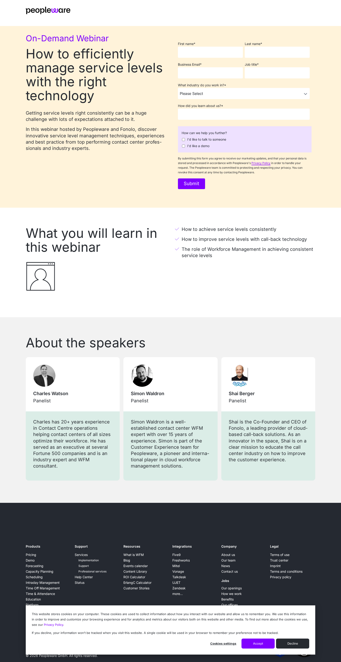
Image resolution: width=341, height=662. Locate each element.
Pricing (31, 555)
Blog (126, 560)
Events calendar (135, 566)
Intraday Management (43, 582)
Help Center (84, 577)
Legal (274, 546)
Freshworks (181, 560)
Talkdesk (179, 577)
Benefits (227, 599)
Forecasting (34, 566)
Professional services (92, 571)
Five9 (176, 555)
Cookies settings (223, 643)
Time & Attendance (40, 594)
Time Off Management (43, 588)
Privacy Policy (53, 624)
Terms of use (280, 555)
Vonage (178, 571)
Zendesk (179, 588)
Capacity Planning (39, 571)
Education (33, 599)
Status (79, 582)
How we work (231, 594)
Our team (228, 560)
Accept (258, 643)
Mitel (176, 566)
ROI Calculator (134, 577)
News (225, 566)
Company (229, 546)
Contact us (229, 571)
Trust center (279, 560)
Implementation (88, 560)
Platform (32, 605)
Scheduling (34, 577)
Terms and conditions (286, 571)
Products (33, 546)
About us (228, 555)
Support (81, 546)
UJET (176, 582)
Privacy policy (280, 577)
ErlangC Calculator (137, 582)
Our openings (231, 588)
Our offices (229, 605)
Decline (292, 643)
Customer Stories (136, 588)
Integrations (182, 546)
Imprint (275, 566)
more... (177, 594)
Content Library (135, 571)
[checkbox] (244, 142)
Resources (131, 546)
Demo (30, 560)
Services (81, 555)
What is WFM (133, 555)
